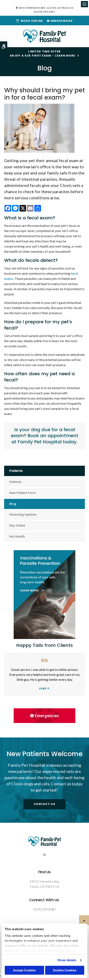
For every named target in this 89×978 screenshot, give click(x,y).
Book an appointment (53, 435)
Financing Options (22, 514)
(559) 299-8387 (45, 11)
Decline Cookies (64, 970)
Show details (66, 960)
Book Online (31, 21)
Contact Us (44, 804)
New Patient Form (22, 493)
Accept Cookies (24, 970)
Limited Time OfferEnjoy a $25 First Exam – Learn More (42, 53)
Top (84, 920)
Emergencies (61, 21)
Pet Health (17, 536)
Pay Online (17, 525)
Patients (15, 482)
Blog (12, 504)
